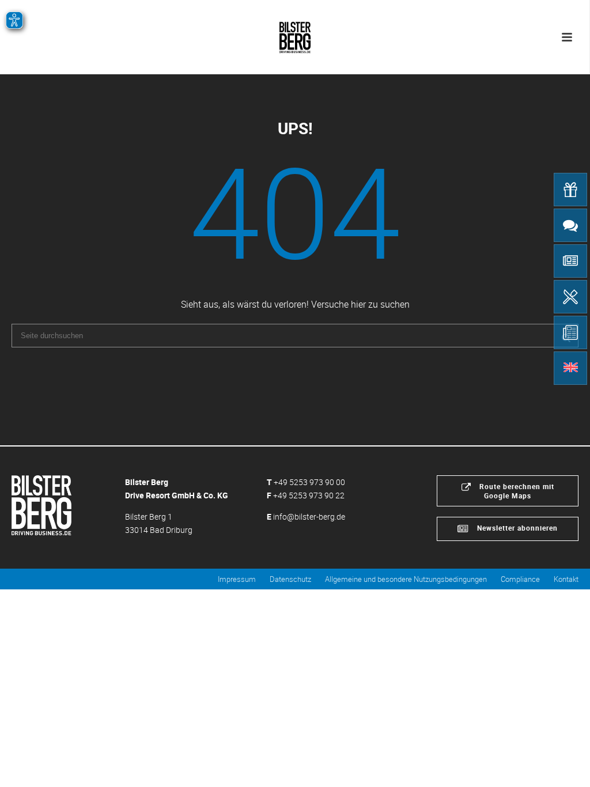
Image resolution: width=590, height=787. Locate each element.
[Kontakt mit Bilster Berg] (570, 225)
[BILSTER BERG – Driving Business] (295, 34)
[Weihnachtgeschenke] (570, 189)
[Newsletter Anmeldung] (570, 261)
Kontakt (566, 579)
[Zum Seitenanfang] (564, 765)
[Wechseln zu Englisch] (570, 368)
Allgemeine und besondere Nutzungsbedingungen (406, 579)
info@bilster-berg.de (309, 516)
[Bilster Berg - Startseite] (41, 503)
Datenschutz (290, 579)
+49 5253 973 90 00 (309, 481)
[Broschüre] (570, 332)
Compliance (520, 579)
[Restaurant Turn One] (570, 296)
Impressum (237, 579)
